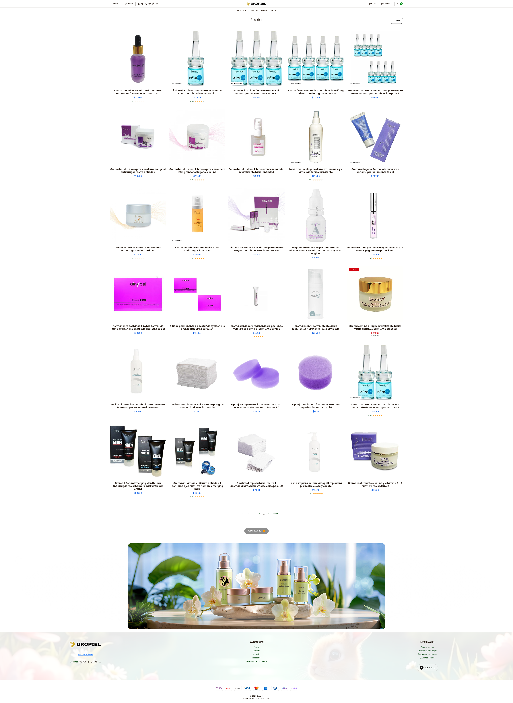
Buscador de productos (256, 661)
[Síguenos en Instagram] (139, 4)
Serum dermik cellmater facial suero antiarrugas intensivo (197, 249)
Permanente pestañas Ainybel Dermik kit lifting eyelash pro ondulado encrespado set (138, 327)
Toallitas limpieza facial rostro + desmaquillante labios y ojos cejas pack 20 (256, 484)
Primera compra (427, 647)
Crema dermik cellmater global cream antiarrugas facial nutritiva (137, 249)
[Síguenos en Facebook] (142, 4)
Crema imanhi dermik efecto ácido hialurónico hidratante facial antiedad (315, 327)
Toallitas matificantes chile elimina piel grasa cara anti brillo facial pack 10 (197, 406)
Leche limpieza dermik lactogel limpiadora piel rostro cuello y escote (316, 484)
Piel (246, 11)
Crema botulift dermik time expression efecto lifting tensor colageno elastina (197, 170)
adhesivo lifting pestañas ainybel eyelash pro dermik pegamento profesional (375, 249)
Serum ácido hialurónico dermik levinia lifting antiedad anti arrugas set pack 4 (316, 92)
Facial (256, 647)
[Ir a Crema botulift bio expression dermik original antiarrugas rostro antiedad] (138, 137)
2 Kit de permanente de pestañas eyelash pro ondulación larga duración (197, 327)
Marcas (254, 11)
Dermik (264, 11)
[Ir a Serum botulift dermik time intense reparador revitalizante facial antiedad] (256, 137)
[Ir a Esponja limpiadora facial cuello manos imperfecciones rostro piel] (316, 373)
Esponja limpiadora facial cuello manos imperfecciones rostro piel (316, 406)
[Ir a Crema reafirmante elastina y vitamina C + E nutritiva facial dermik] (375, 451)
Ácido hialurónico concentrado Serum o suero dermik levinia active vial (197, 92)
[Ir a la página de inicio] (256, 4)
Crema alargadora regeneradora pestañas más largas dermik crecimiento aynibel (256, 327)
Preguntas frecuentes (427, 654)
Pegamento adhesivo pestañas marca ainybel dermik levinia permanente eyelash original (315, 250)
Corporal (256, 650)
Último (275, 514)
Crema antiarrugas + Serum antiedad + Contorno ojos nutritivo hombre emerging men (197, 486)
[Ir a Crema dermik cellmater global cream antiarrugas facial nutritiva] (138, 216)
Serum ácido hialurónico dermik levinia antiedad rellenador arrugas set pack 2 (375, 406)
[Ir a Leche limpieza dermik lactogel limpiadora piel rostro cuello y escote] (316, 451)
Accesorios (256, 658)
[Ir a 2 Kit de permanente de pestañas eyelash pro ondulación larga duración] (197, 294)
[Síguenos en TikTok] (153, 4)
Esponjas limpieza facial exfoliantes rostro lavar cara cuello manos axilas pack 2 (256, 406)
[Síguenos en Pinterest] (157, 4)
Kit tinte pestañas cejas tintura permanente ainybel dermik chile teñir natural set (256, 249)
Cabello (256, 654)
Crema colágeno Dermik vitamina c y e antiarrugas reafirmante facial (375, 170)
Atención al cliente (85, 655)
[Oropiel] (85, 645)
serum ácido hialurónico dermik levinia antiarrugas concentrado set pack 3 (256, 92)
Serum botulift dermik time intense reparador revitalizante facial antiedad (256, 170)
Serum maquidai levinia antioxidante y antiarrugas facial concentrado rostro (138, 92)
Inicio (239, 11)
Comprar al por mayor (427, 650)
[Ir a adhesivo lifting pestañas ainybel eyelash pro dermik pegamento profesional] (375, 216)
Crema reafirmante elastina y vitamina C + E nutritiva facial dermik (375, 484)
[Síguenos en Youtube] (149, 4)
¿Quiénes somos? (427, 658)
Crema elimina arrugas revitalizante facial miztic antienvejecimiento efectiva (375, 327)
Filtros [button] (397, 21)
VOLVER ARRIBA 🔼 (256, 530)
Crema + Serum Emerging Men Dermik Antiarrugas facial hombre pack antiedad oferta (137, 486)
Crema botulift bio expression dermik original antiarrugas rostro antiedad (138, 170)
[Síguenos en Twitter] (146, 4)
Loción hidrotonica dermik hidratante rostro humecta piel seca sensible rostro (138, 406)
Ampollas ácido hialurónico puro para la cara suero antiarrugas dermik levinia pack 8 (375, 92)
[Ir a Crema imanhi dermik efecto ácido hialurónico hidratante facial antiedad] (316, 294)
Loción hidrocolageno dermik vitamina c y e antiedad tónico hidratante (316, 170)
